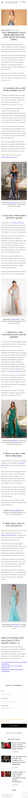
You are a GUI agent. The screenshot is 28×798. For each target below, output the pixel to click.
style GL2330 (14, 624)
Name (2, 691)
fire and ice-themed (17, 223)
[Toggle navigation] (2, 2)
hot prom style (14, 371)
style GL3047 (15, 319)
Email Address (4, 698)
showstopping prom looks (9, 157)
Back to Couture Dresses (14, 733)
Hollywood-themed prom (9, 535)
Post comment (14, 725)
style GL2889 (16, 510)
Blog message (4, 705)
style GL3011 (14, 440)
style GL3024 (14, 202)
